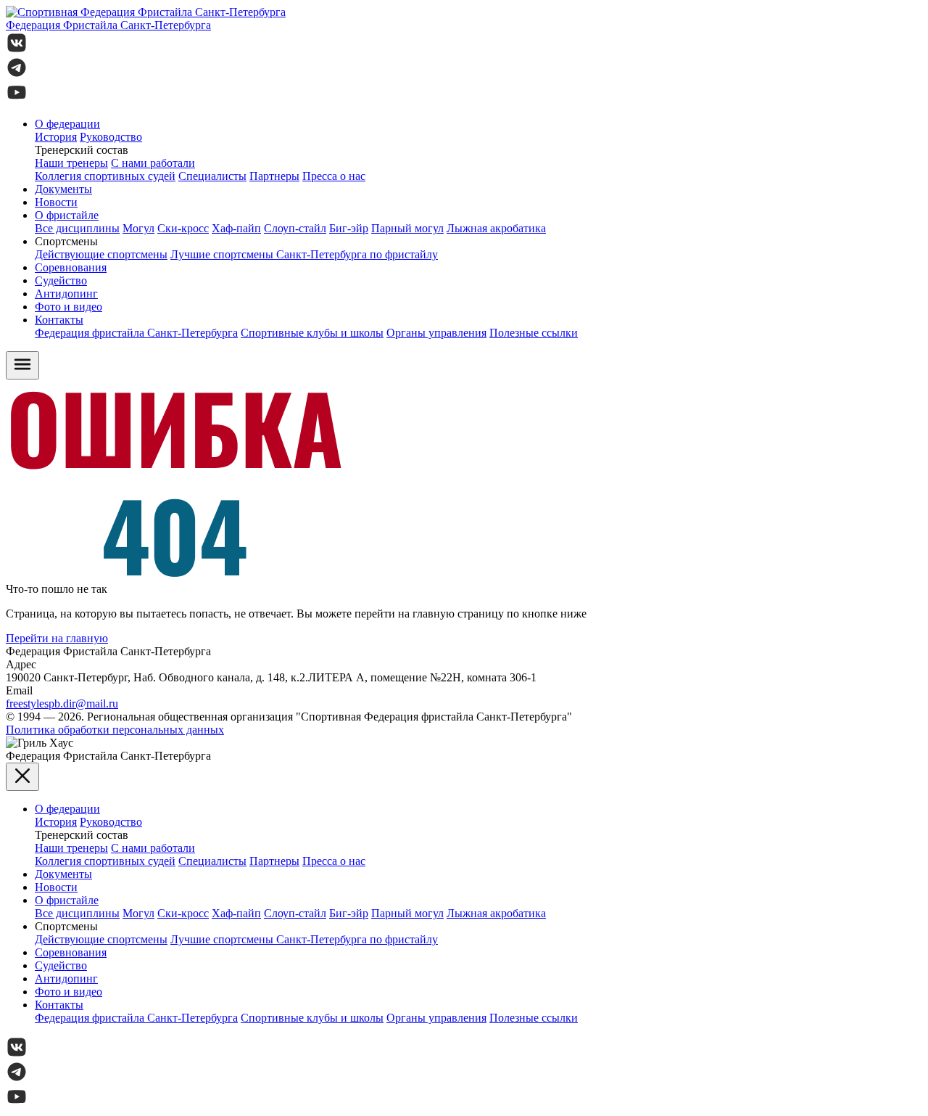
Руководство (111, 137)
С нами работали (153, 163)
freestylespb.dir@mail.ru (62, 703)
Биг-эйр (348, 228)
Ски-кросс (183, 228)
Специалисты (212, 176)
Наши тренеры (71, 163)
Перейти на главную (57, 638)
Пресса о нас (333, 176)
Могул (138, 228)
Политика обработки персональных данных (115, 729)
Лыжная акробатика (496, 228)
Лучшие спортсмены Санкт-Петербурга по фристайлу (304, 254)
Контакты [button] (59, 319)
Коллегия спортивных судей (105, 176)
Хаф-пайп (236, 228)
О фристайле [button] (67, 215)
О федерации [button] (67, 124)
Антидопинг (66, 293)
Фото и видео (68, 306)
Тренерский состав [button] (81, 150)
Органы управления (436, 333)
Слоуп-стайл (295, 228)
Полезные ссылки (533, 333)
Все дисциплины (77, 228)
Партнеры (274, 176)
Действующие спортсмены (101, 254)
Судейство (61, 280)
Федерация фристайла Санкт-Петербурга (136, 333)
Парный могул (407, 228)
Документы (63, 189)
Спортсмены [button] (66, 241)
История (56, 137)
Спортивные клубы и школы (312, 333)
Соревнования (71, 267)
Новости (56, 202)
